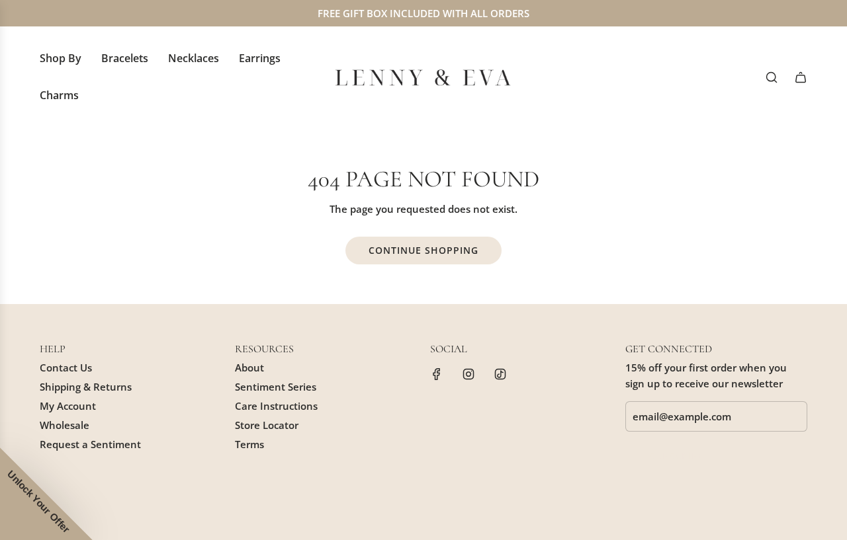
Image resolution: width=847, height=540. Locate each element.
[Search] (771, 77)
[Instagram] (468, 374)
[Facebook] (436, 374)
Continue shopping (423, 250)
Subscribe (676, 455)
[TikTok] (500, 374)
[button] (46, 493)
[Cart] (800, 77)
